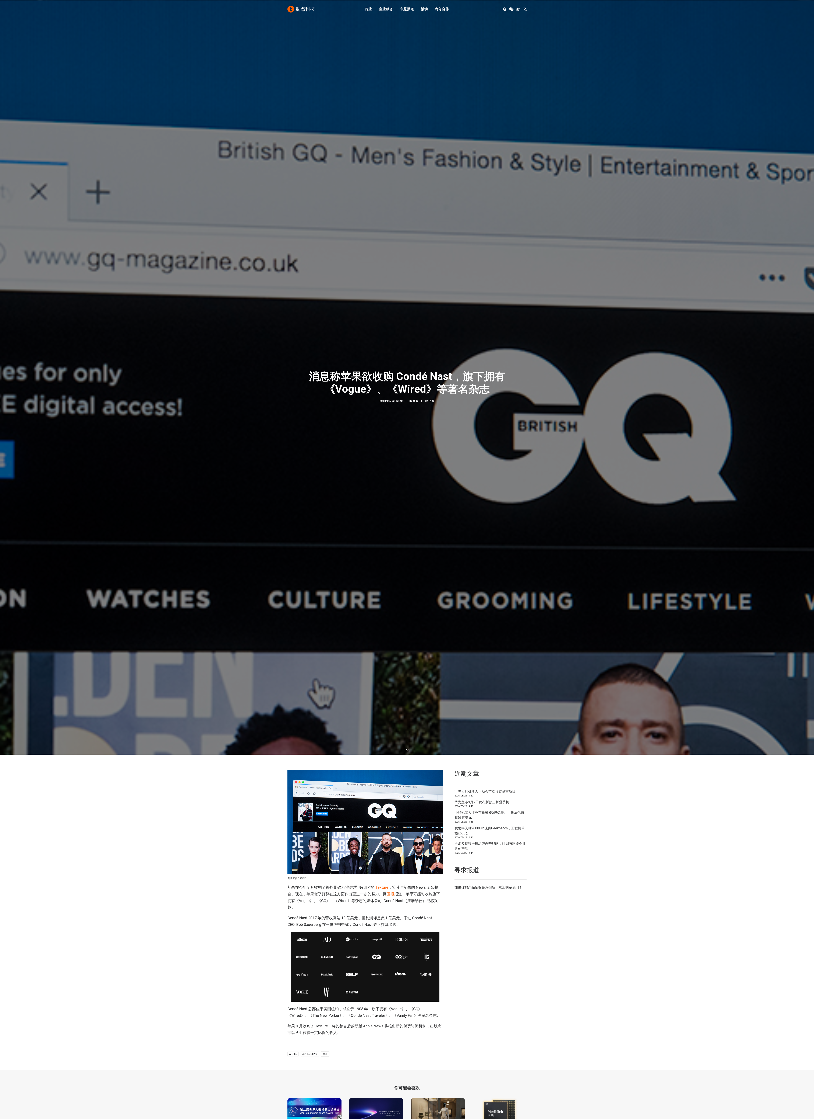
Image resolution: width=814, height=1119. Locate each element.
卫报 (390, 978)
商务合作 (442, 9)
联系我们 (512, 972)
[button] (505, 9)
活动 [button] (424, 9)
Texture (381, 972)
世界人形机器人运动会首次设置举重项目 (485, 876)
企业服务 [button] (386, 9)
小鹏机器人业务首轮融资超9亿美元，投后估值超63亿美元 (489, 899)
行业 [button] (368, 9)
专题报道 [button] (407, 9)
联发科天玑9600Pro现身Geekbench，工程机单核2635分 (489, 915)
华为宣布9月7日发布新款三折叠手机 (481, 886)
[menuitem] (368, 9)
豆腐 (432, 443)
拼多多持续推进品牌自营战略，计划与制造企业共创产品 (490, 930)
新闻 (415, 443)
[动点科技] (301, 9)
